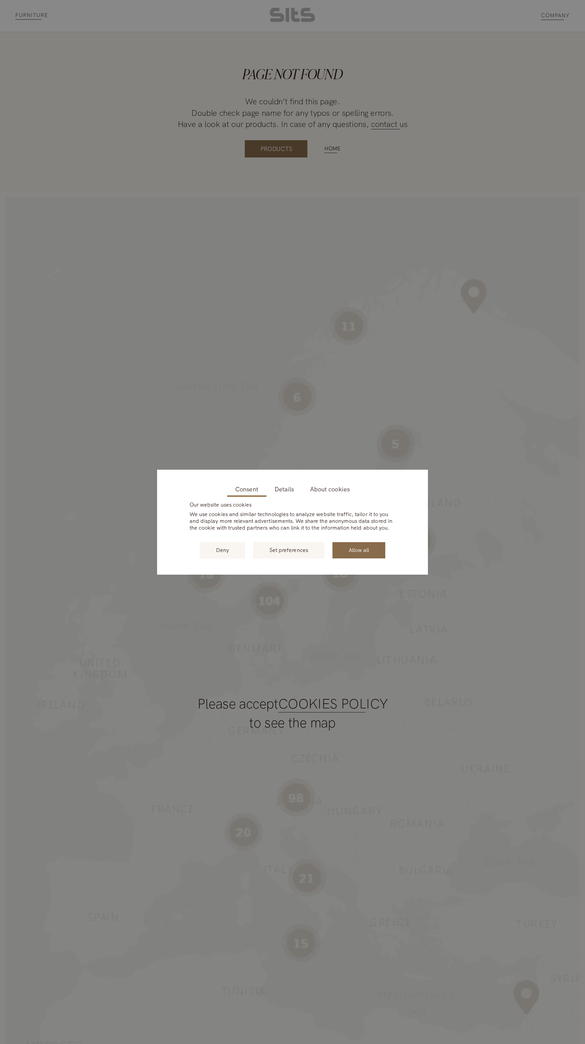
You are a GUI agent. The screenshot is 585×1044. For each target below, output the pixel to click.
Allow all (359, 550)
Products (276, 149)
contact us (389, 124)
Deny (222, 550)
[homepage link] (292, 20)
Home (332, 148)
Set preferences (288, 550)
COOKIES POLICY (333, 704)
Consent (246, 489)
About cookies (330, 489)
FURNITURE (31, 15)
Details (284, 489)
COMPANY (555, 16)
